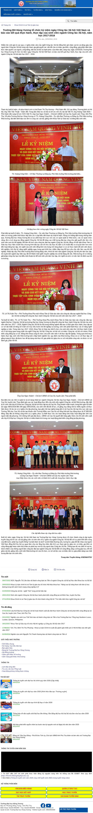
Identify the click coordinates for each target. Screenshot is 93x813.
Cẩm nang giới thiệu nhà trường (13, 656)
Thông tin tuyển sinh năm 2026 (22, 778)
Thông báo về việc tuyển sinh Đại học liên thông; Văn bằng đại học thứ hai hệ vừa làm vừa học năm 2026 (51, 713)
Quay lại (33, 570)
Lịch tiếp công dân (8, 667)
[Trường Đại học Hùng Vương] (46, 7)
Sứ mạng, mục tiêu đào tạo (12, 646)
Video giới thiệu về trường (11, 654)
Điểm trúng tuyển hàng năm (59, 778)
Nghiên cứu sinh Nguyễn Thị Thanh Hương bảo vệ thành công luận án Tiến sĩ (39, 634)
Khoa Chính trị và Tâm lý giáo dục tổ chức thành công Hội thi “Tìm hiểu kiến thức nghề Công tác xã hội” (48, 599)
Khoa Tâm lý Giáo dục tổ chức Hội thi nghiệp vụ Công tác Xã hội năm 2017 (38, 624)
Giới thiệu (17, 10)
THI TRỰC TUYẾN (23, 796)
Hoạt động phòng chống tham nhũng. (15, 671)
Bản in (46, 570)
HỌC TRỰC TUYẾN (69, 792)
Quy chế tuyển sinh (41, 778)
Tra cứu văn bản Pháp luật (11, 669)
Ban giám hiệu (7, 648)
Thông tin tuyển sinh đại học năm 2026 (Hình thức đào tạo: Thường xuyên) (40, 691)
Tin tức (27, 10)
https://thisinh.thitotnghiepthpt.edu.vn (15, 776)
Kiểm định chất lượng (12, 14)
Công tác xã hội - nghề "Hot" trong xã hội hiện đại (28, 591)
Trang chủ (8, 10)
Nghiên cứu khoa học (63, 10)
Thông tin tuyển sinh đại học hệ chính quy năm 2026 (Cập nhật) (36, 680)
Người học (27, 14)
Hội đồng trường (8, 652)
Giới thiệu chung (8, 644)
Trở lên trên (60, 570)
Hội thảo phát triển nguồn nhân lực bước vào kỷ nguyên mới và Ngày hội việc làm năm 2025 (46, 724)
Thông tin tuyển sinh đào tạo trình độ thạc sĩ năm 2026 (32, 702)
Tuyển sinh (37, 10)
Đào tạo (48, 10)
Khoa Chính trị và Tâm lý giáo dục (26, 25)
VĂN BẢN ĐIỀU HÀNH (23, 788)
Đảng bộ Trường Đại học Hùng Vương (16, 650)
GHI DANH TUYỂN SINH (69, 796)
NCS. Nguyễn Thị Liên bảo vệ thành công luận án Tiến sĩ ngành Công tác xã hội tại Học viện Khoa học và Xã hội (51, 580)
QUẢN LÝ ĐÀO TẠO (69, 788)
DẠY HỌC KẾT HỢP (23, 792)
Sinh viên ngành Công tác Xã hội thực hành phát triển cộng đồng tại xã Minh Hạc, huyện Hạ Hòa (45, 595)
